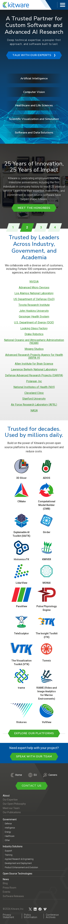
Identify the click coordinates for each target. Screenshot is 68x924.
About (6, 795)
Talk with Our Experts (31, 55)
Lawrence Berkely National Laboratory (34, 369)
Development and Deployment (18, 863)
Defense (8, 823)
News (6, 879)
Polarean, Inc (34, 381)
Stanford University (34, 398)
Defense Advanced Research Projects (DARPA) (34, 375)
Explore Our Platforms (34, 733)
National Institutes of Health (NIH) (34, 387)
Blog (5, 883)
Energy (8, 832)
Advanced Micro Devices (34, 287)
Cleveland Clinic (34, 393)
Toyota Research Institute (34, 305)
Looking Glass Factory (34, 328)
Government (10, 819)
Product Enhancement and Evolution (21, 867)
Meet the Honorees (34, 208)
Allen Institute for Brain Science (34, 363)
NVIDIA (34, 281)
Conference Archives (52, 916)
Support (8, 851)
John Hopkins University (34, 310)
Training (8, 855)
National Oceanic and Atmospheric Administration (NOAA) (34, 342)
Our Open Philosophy (14, 803)
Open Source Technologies (17, 873)
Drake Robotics (34, 334)
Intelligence (10, 828)
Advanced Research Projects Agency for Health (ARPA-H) (34, 356)
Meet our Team (11, 808)
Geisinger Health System (34, 316)
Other (7, 840)
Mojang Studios (34, 349)
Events (6, 891)
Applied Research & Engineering (19, 859)
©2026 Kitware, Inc (13, 908)
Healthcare (9, 836)
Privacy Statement (8, 916)
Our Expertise (10, 799)
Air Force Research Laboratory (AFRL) (34, 404)
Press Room (9, 887)
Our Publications (12, 812)
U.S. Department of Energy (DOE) (34, 322)
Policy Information (30, 916)
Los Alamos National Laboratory (34, 293)
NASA (34, 410)
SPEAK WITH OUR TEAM (34, 756)
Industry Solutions (12, 846)
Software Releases (13, 896)
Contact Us (31, 786)
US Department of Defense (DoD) (34, 299)
